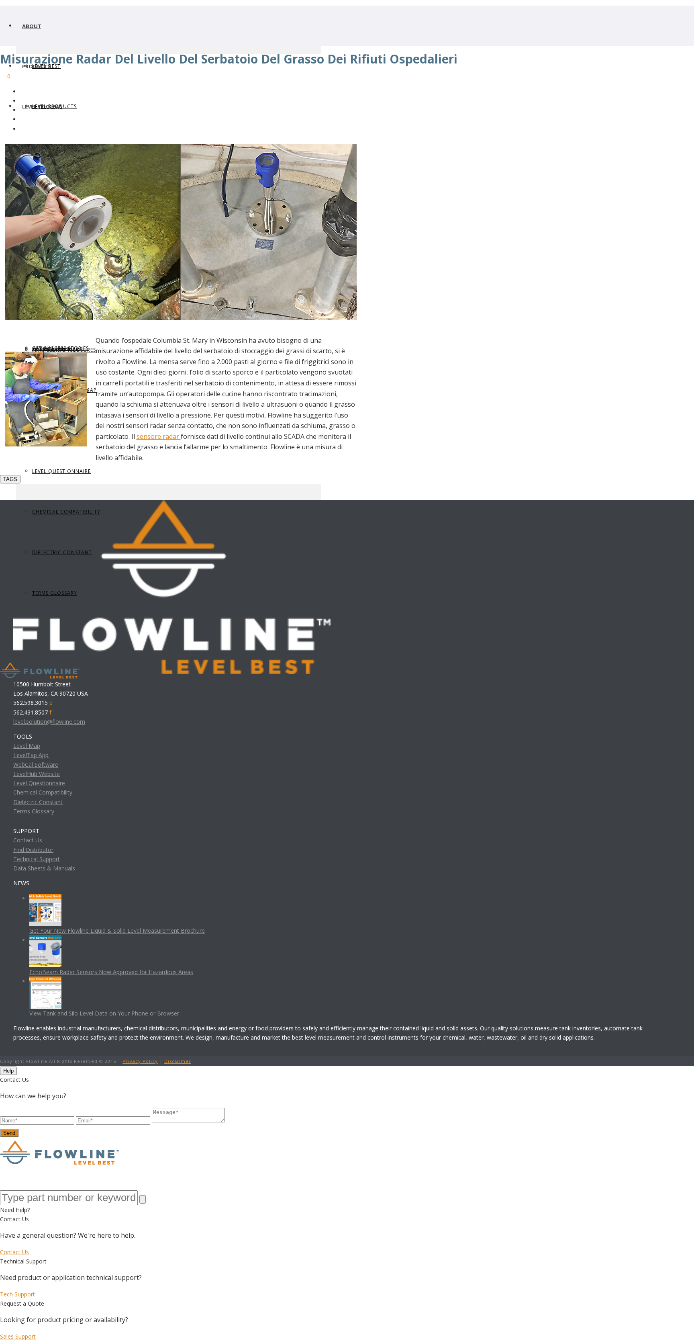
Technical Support (36, 859)
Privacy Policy (140, 1061)
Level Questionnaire (61, 471)
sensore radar (159, 436)
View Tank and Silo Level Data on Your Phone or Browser (104, 1013)
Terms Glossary (33, 811)
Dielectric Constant (38, 802)
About (31, 26)
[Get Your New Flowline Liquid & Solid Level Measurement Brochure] (45, 898)
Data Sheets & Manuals (44, 868)
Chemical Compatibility (42, 792)
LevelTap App (31, 755)
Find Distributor (33, 850)
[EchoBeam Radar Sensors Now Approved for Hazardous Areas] (45, 940)
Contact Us (27, 840)
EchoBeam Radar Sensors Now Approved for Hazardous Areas (111, 972)
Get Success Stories (60, 348)
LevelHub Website (36, 774)
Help (8, 1071)
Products (36, 66)
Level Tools (39, 106)
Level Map (26, 745)
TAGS (10, 479)
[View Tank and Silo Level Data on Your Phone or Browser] (45, 981)
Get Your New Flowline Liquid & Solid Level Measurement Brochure (117, 930)
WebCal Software (35, 764)
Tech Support (17, 1294)
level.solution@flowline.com (49, 721)
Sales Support (18, 1336)
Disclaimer (177, 1061)
